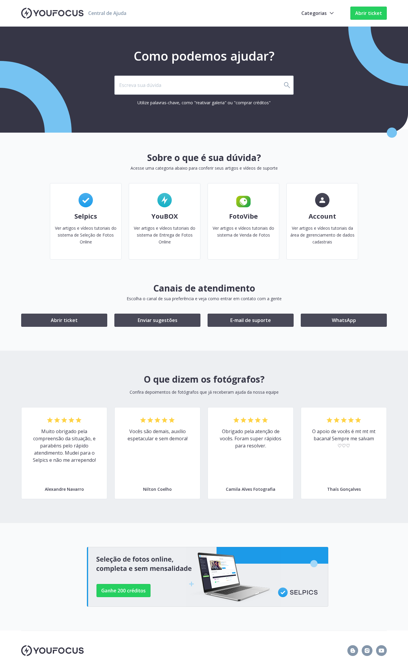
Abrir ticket (368, 13)
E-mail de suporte (250, 320)
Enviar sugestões (157, 320)
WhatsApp (344, 320)
